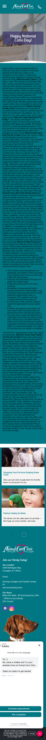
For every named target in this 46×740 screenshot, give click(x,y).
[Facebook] (5, 608)
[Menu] (4, 6)
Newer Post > (38, 437)
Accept (32, 733)
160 (29, 534)
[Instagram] (11, 608)
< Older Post (7, 437)
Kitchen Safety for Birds (14, 513)
